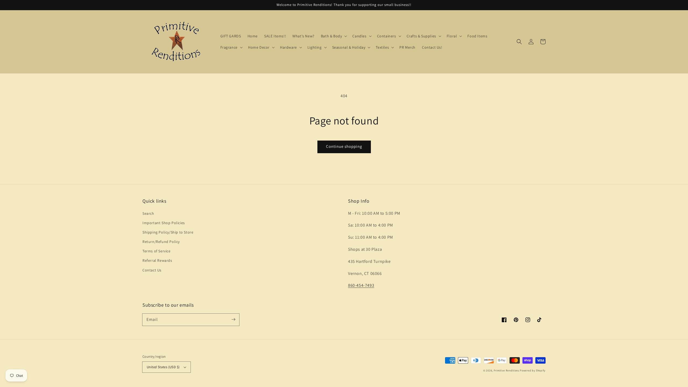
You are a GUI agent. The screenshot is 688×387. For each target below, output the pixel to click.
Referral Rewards (157, 260)
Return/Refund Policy (161, 241)
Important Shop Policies (163, 222)
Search (148, 213)
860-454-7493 (361, 285)
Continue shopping (344, 146)
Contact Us (152, 270)
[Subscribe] (233, 319)
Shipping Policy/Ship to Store (167, 232)
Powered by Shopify (533, 370)
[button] (519, 42)
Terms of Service (156, 251)
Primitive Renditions (506, 370)
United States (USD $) (163, 367)
